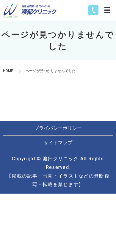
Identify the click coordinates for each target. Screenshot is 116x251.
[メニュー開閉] (107, 10)
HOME (8, 71)
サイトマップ (58, 142)
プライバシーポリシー (58, 128)
